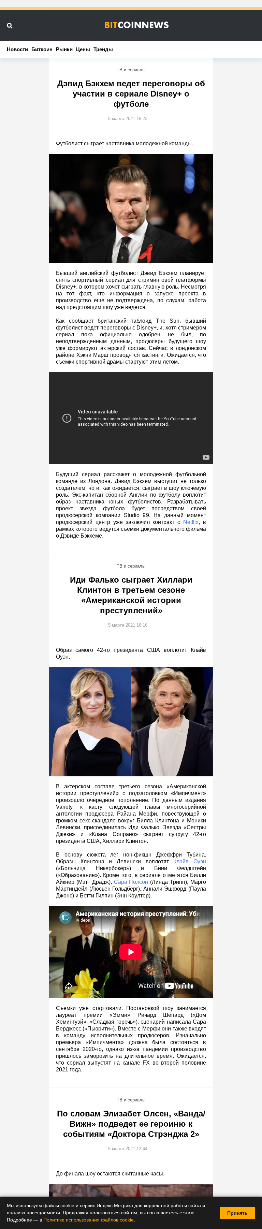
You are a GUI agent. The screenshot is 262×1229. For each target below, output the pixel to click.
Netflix (191, 522)
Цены (83, 49)
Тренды (103, 49)
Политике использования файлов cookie (88, 1220)
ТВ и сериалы (131, 69)
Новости (17, 49)
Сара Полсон (131, 882)
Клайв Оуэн (189, 861)
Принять (237, 1213)
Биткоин (42, 49)
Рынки (64, 49)
